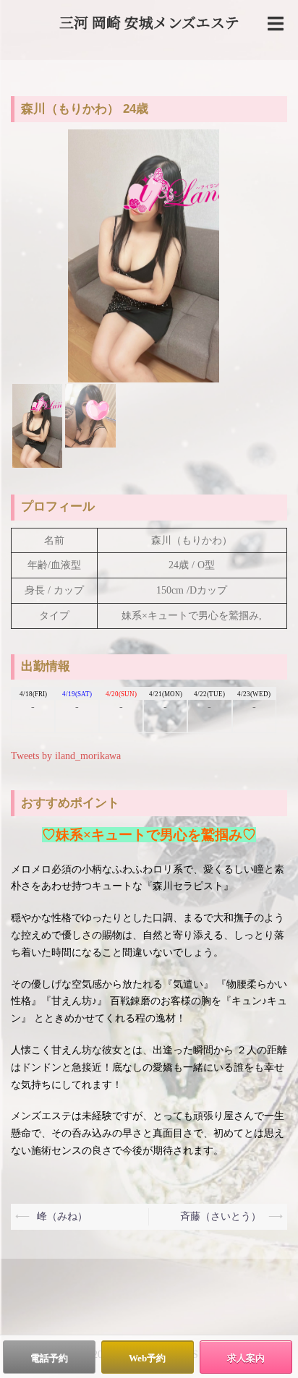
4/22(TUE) (209, 694)
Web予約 (147, 1358)
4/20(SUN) (121, 694)
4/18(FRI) (33, 694)
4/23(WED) (254, 694)
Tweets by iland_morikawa (66, 755)
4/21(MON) (165, 694)
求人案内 (246, 1358)
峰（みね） (62, 1216)
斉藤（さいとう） (220, 1216)
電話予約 (49, 1358)
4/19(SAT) (77, 694)
